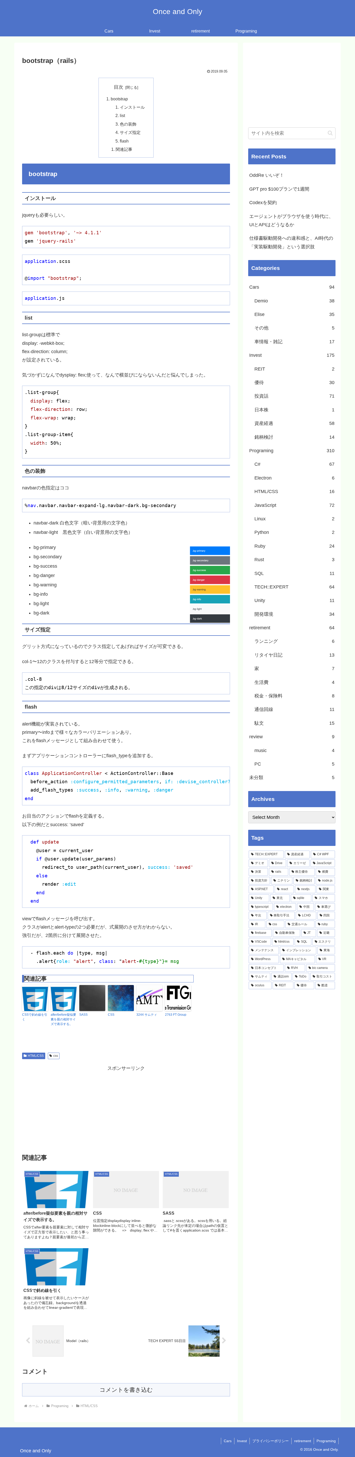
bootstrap (119, 98)
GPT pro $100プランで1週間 (279, 189)
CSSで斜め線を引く (34, 1017)
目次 (118, 87)
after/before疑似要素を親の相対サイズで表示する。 (63, 1019)
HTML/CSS (36, 1056)
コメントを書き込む (126, 1390)
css (55, 1056)
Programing (326, 1441)
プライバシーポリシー (270, 1441)
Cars (228, 1441)
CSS (111, 1014)
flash (124, 141)
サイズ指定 (130, 132)
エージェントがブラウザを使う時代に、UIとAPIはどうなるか (291, 220)
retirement (302, 1441)
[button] (330, 133)
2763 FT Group (175, 1014)
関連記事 (124, 149)
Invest (242, 1441)
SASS (83, 1014)
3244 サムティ (146, 1014)
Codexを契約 (263, 202)
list (122, 115)
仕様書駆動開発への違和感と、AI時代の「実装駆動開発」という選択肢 (291, 242)
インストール (132, 107)
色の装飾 (128, 124)
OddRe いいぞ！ (266, 175)
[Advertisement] (126, 1108)
